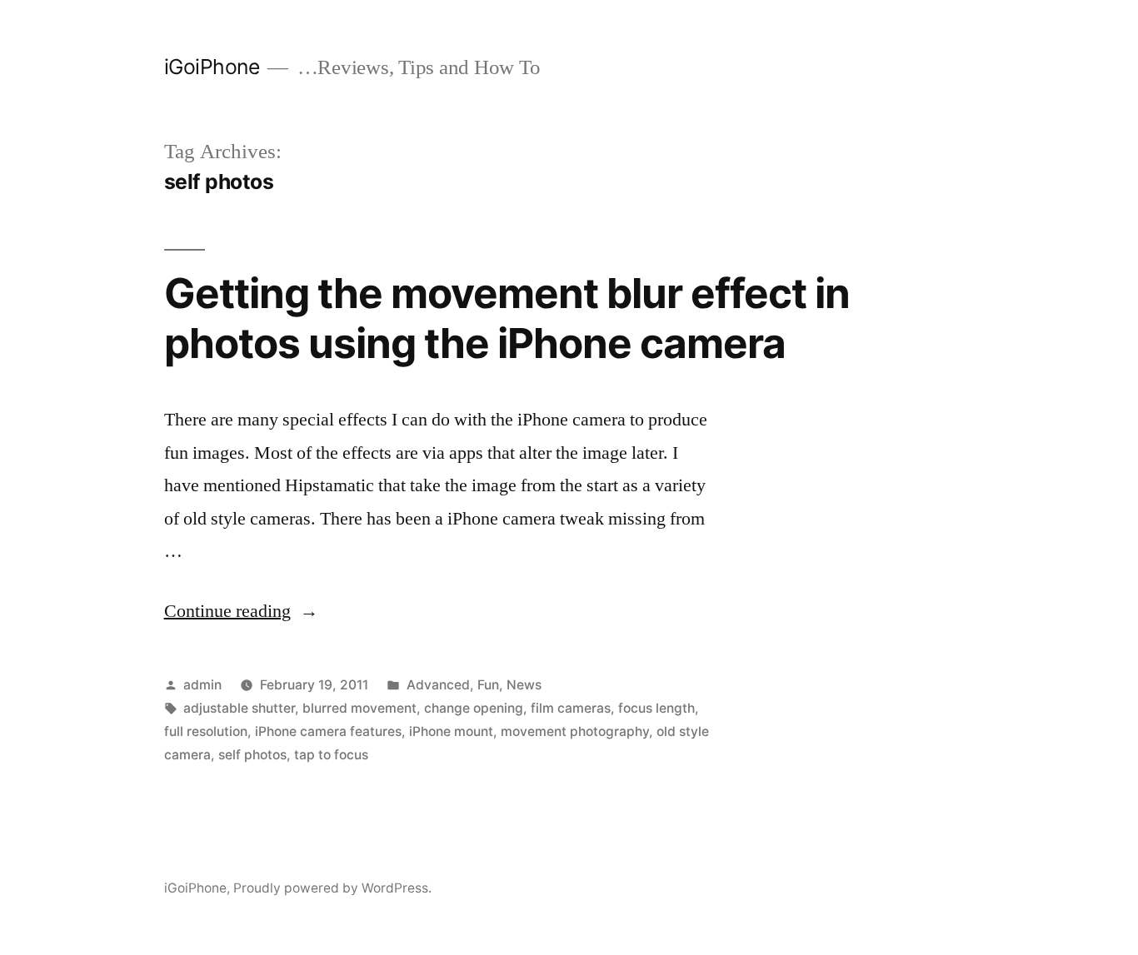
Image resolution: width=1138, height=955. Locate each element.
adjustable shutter (239, 708)
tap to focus (331, 755)
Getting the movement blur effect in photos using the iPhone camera (507, 317)
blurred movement (359, 708)
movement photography (575, 731)
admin (202, 685)
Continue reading (241, 611)
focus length (656, 708)
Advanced (438, 685)
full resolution (205, 731)
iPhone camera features (328, 731)
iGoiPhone (212, 66)
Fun (488, 685)
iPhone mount (451, 731)
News (524, 685)
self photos (252, 755)
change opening (473, 708)
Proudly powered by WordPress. (332, 888)
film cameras (571, 708)
